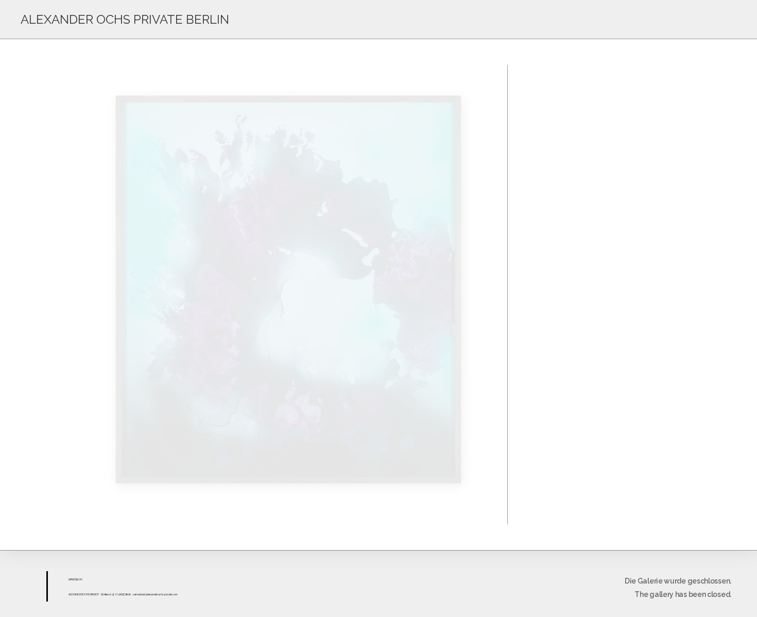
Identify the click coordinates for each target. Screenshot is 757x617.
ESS (76, 579)
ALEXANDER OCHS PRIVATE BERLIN (125, 19)
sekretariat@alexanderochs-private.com (155, 594)
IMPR (71, 579)
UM (79, 579)
